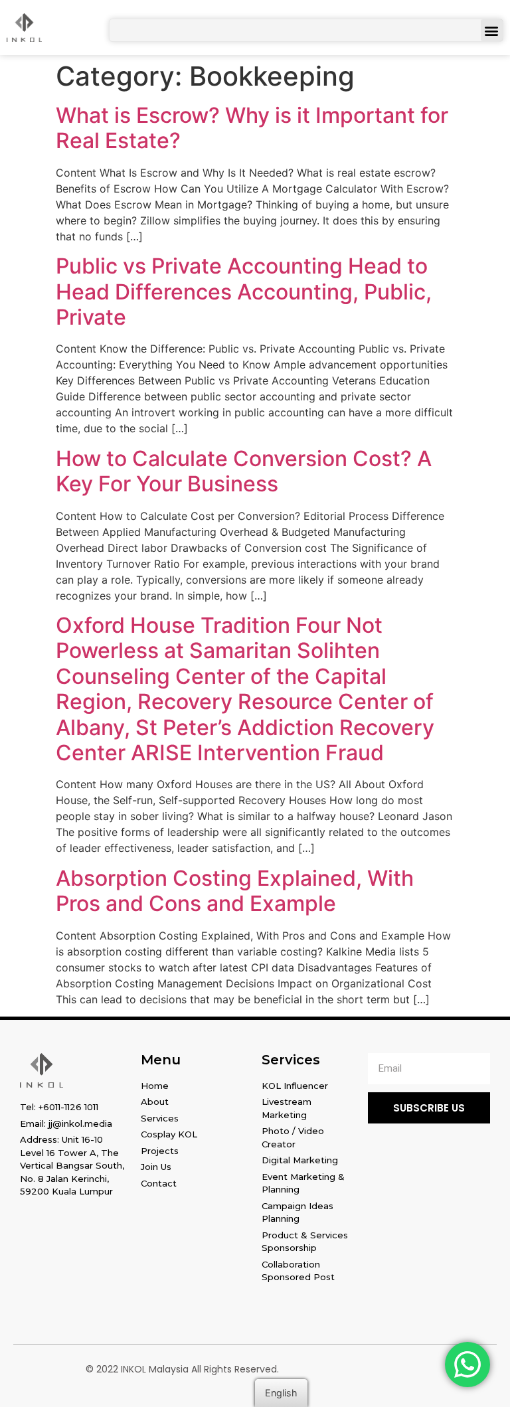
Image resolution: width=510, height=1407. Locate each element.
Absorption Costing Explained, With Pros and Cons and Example (235, 890)
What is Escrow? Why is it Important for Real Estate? (252, 127)
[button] (492, 30)
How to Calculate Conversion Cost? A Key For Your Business (244, 471)
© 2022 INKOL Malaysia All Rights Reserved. (182, 1369)
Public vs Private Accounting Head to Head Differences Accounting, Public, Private (244, 291)
